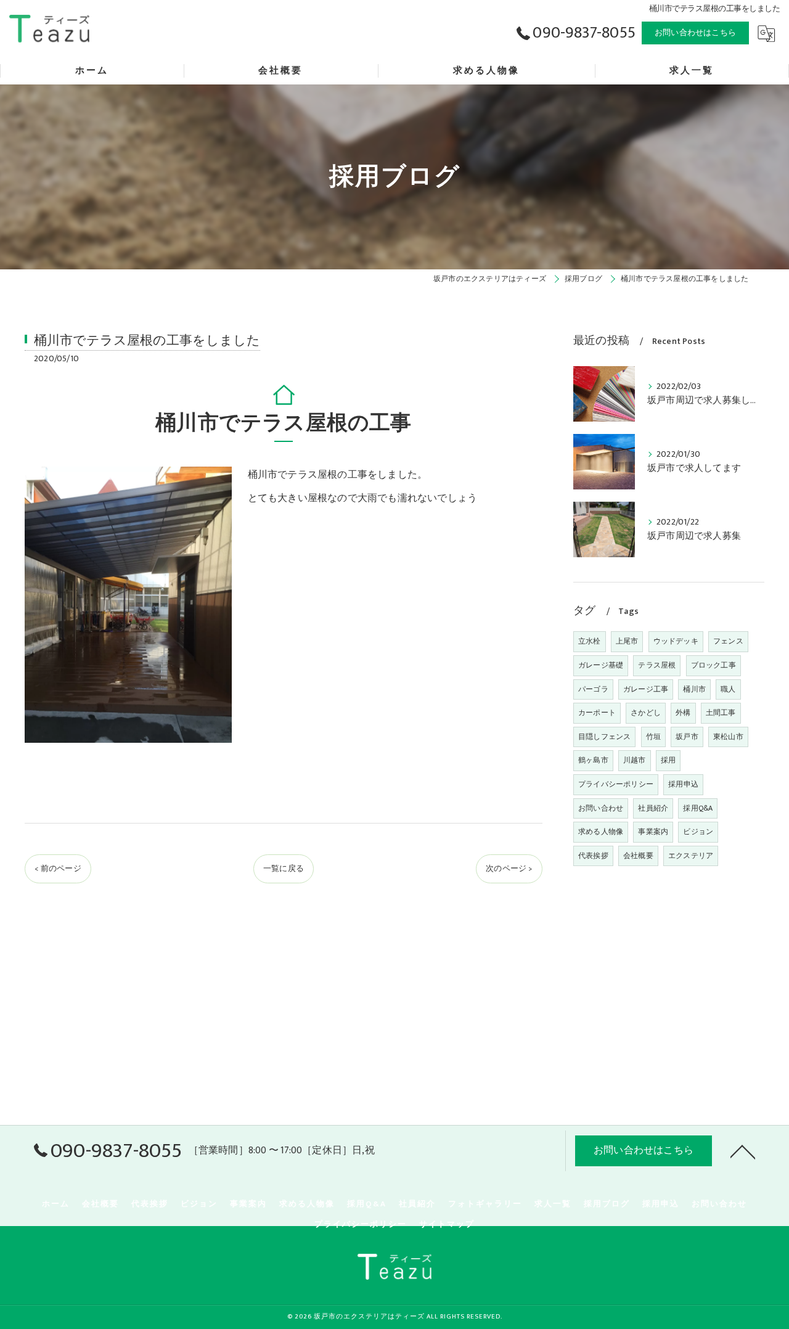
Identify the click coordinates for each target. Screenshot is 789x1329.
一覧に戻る (283, 868)
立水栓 (589, 641)
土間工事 (721, 712)
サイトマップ (447, 1224)
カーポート (597, 712)
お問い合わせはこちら (695, 32)
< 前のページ (58, 868)
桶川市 (694, 689)
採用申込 (683, 784)
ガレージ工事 (645, 689)
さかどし (646, 712)
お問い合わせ (600, 808)
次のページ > (509, 868)
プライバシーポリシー (615, 784)
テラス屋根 (657, 665)
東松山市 (728, 736)
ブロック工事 (713, 665)
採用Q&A (698, 808)
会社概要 (638, 855)
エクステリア (690, 855)
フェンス (728, 641)
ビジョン (698, 831)
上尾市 (627, 641)
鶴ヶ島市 (593, 760)
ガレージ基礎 (600, 665)
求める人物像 (600, 831)
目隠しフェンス (604, 736)
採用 (668, 760)
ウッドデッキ (675, 641)
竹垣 (653, 736)
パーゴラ (593, 689)
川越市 (634, 760)
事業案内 (653, 831)
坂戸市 (687, 736)
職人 (728, 689)
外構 (683, 712)
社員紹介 (653, 808)
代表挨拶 (593, 855)
